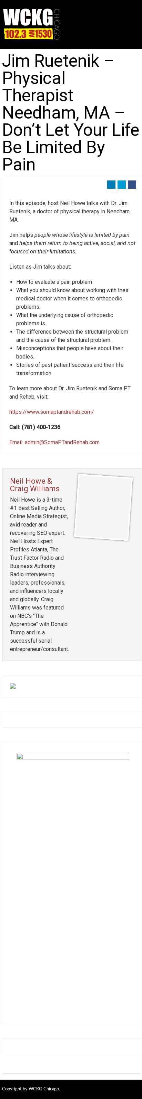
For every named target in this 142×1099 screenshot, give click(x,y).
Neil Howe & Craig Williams (35, 485)
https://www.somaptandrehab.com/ (51, 412)
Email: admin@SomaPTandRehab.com (54, 442)
